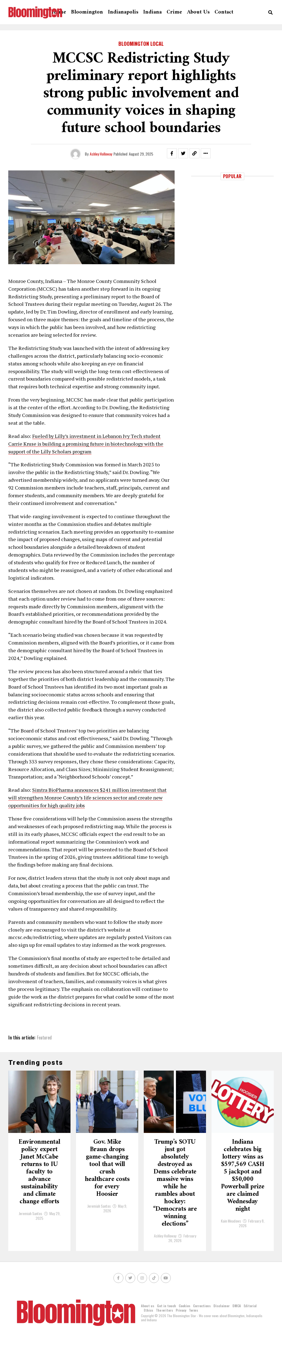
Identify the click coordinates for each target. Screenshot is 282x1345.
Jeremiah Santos (30, 1213)
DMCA (236, 1305)
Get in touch (166, 1305)
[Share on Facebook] (172, 153)
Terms (193, 1310)
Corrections (202, 1305)
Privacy (181, 1310)
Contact (224, 12)
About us (198, 12)
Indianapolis (123, 12)
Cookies (184, 1305)
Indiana (152, 12)
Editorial (250, 1305)
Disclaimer (221, 1305)
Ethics (148, 1310)
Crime (174, 12)
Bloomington (87, 12)
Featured (44, 1037)
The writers (164, 1310)
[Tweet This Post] (183, 153)
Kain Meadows (231, 1221)
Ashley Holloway (101, 154)
